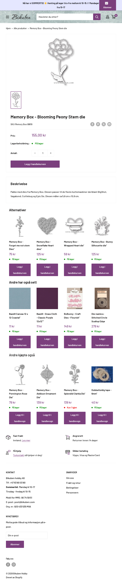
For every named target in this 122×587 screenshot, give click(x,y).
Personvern (72, 492)
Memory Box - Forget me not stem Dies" (19, 245)
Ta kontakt (18, 455)
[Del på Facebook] (92, 124)
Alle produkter (20, 28)
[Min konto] (107, 16)
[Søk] (97, 17)
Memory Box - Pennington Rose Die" (18, 394)
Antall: (14, 153)
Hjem (8, 28)
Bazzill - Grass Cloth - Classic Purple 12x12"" (47, 317)
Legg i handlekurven (35, 164)
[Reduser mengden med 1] (35, 153)
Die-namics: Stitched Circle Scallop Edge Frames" (99, 317)
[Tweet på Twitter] (104, 124)
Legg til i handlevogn (19, 418)
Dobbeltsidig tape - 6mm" (101, 392)
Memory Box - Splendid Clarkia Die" (74, 392)
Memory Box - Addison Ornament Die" (46, 394)
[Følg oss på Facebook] (8, 564)
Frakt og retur (73, 482)
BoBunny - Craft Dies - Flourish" (72, 315)
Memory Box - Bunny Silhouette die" (102, 243)
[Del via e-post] (109, 124)
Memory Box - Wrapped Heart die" (74, 243)
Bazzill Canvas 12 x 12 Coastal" (18, 315)
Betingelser (72, 487)
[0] (113, 17)
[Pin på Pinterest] (98, 124)
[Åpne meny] (7, 17)
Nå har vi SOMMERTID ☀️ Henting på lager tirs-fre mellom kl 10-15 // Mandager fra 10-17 (61, 5)
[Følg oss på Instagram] (14, 564)
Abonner (107, 7)
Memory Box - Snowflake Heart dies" (45, 245)
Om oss (70, 477)
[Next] (112, 242)
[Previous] (9, 242)
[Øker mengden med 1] (51, 153)
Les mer (26, 440)
